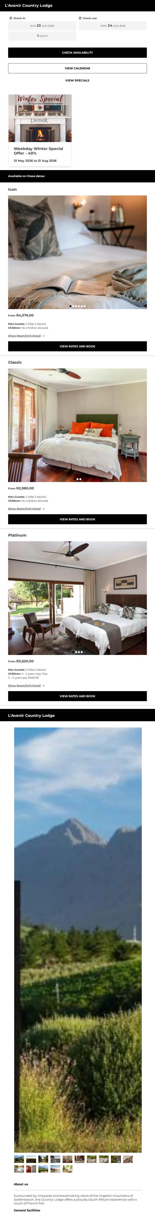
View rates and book (77, 346)
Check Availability (77, 52)
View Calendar (77, 68)
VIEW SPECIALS (77, 80)
